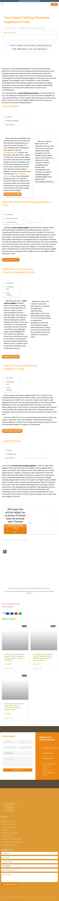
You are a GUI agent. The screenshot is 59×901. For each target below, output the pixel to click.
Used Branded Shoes (7, 824)
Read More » (8, 664)
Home (6, 28)
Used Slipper (5, 830)
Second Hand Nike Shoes (9, 827)
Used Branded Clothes (8, 821)
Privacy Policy (39, 897)
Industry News (13, 28)
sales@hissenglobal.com (11, 803)
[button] (54, 32)
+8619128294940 (9, 807)
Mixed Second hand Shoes (9, 833)
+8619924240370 (9, 805)
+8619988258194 (9, 809)
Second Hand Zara (6, 836)
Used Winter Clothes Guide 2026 (11, 842)
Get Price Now (17, 770)
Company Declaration (29, 897)
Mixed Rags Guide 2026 (8, 845)
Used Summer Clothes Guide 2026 (11, 839)
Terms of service (48, 897)
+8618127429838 (9, 811)
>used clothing (14, 332)
